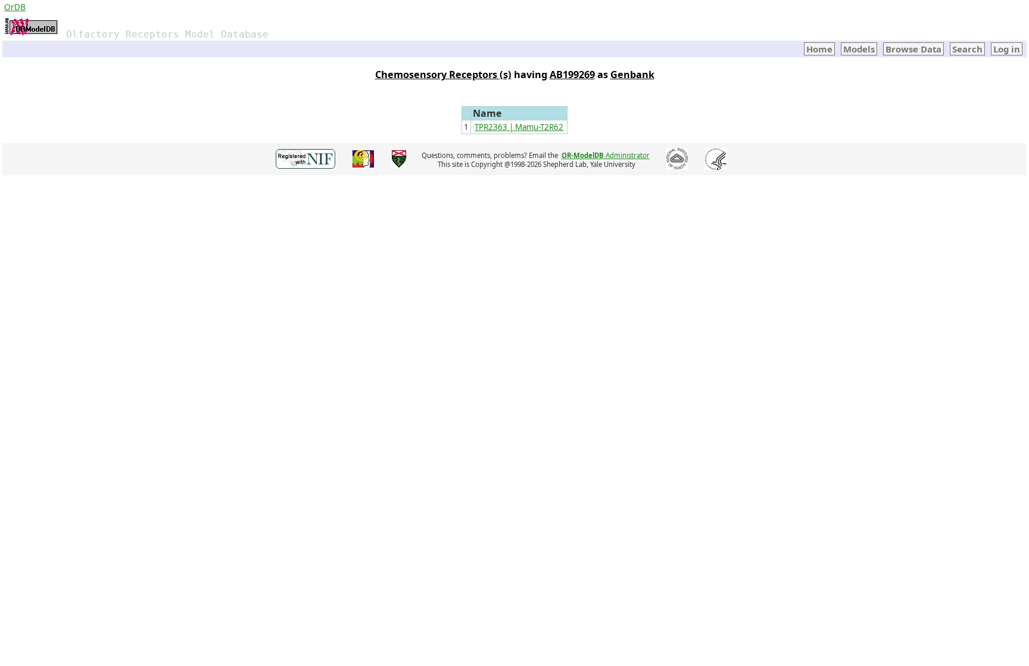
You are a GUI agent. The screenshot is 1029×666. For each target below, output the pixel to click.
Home (819, 49)
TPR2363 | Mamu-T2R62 (519, 127)
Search (967, 49)
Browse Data (913, 49)
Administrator (606, 155)
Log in (1006, 49)
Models (859, 49)
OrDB (15, 7)
